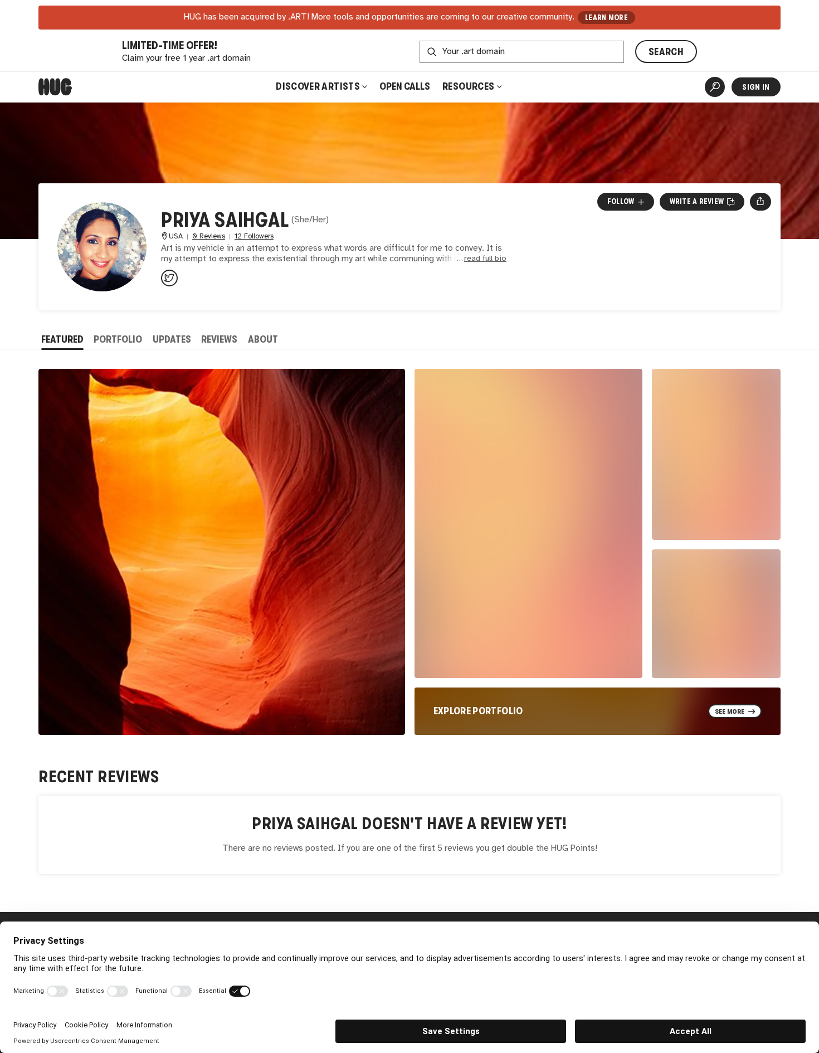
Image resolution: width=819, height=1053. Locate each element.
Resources (469, 86)
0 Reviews (208, 236)
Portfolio (118, 339)
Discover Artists (318, 86)
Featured (62, 339)
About (263, 339)
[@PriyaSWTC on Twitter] (169, 278)
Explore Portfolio (478, 710)
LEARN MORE (606, 17)
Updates (172, 339)
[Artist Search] (715, 87)
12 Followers (254, 236)
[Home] (55, 86)
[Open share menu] (760, 202)
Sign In (755, 86)
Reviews (219, 339)
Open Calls (404, 86)
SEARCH (666, 51)
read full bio (485, 259)
